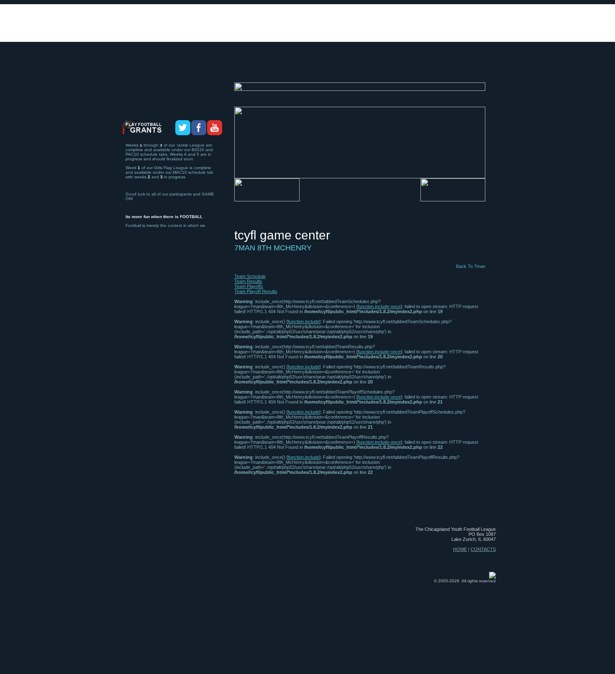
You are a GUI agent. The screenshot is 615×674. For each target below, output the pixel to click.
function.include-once (379, 306)
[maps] (379, 67)
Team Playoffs (248, 286)
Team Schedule (250, 276)
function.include (303, 321)
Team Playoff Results (255, 291)
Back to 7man (470, 266)
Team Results (248, 281)
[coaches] (253, 67)
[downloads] (342, 67)
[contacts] (441, 67)
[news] (407, 67)
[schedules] (295, 67)
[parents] (478, 67)
